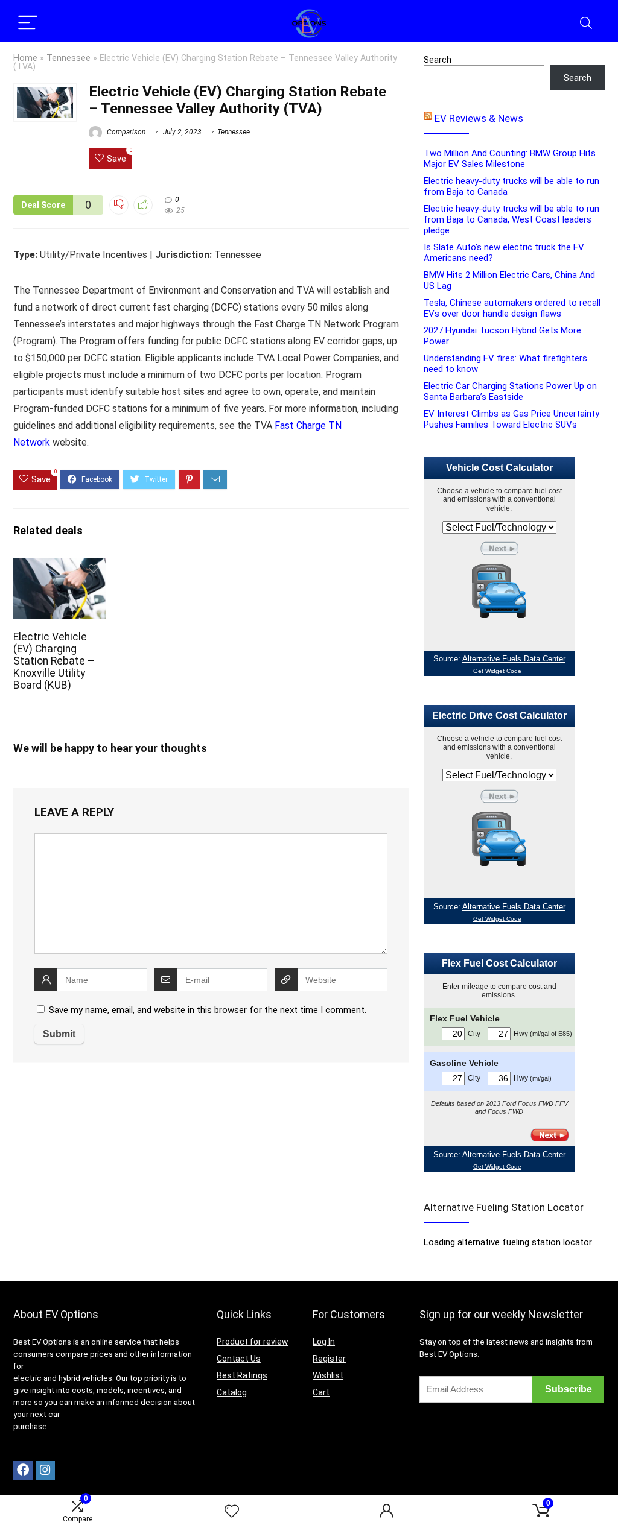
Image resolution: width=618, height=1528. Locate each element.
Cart (321, 1392)
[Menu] (27, 23)
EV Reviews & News (479, 118)
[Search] (586, 23)
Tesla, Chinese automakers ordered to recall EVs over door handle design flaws (512, 308)
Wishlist (328, 1375)
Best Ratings (242, 1375)
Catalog (232, 1392)
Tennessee (68, 58)
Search (437, 59)
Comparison (125, 132)
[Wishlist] (232, 1512)
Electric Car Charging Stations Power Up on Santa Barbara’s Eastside (510, 391)
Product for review (252, 1341)
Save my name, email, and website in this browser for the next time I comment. (207, 1010)
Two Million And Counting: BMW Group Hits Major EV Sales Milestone (510, 158)
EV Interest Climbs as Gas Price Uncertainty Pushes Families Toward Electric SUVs (511, 419)
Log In (324, 1341)
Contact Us (239, 1358)
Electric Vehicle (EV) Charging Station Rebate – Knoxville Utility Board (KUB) (54, 661)
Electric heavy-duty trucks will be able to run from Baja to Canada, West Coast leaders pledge (511, 219)
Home (25, 58)
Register (329, 1358)
